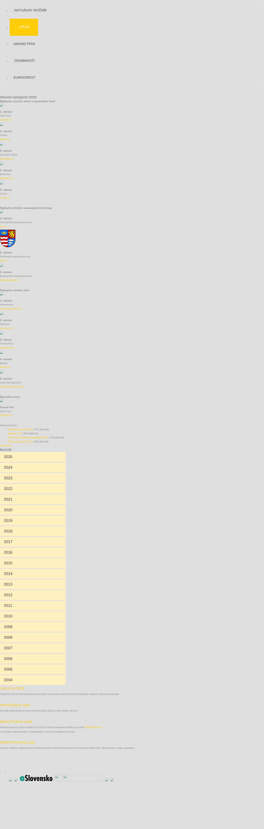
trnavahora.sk (7, 347)
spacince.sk (6, 328)
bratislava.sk (6, 178)
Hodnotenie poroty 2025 (20, 429)
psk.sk (3, 260)
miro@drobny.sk (93, 727)
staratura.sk (6, 119)
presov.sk (5, 139)
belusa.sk (5, 367)
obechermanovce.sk (10, 308)
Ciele (12, 688)
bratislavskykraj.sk (9, 280)
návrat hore (6, 445)
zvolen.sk (5, 197)
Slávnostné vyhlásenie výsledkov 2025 (28, 437)
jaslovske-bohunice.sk (11, 386)
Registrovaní (17, 742)
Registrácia (16, 722)
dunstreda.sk (7, 158)
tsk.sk (3, 226)
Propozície (15, 705)
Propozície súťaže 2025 (20, 441)
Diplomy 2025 (15, 433)
